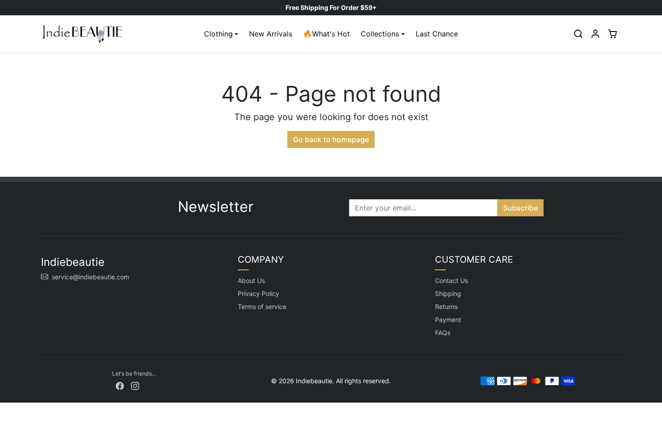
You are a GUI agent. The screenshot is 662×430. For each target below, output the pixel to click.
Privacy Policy (258, 293)
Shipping (448, 293)
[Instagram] (135, 385)
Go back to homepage (331, 139)
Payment (448, 319)
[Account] (595, 33)
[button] (578, 33)
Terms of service (262, 306)
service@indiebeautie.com (90, 277)
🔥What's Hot (326, 33)
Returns (446, 306)
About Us (251, 280)
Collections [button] (380, 33)
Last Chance (437, 33)
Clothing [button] (218, 33)
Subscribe (520, 207)
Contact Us (451, 280)
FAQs (442, 332)
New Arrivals (270, 33)
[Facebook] (119, 385)
